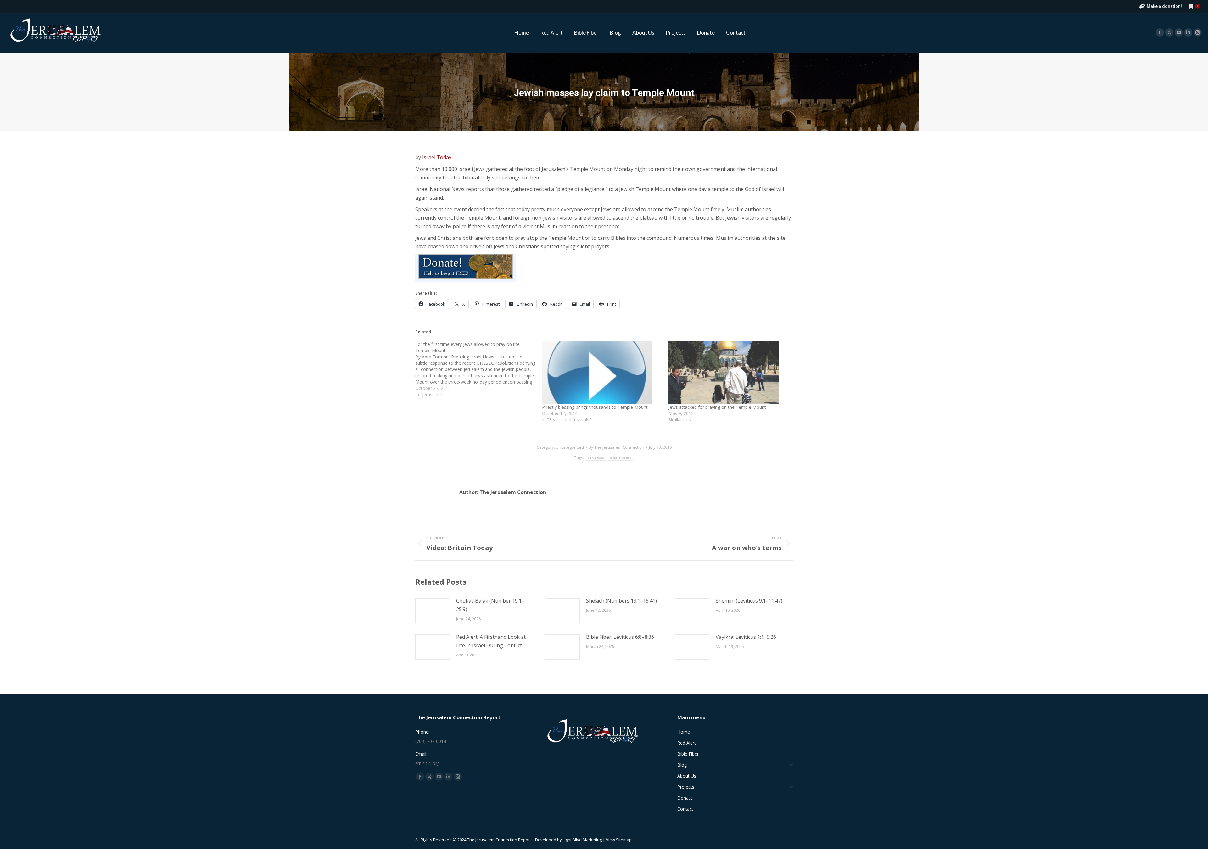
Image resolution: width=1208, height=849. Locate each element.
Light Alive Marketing (582, 839)
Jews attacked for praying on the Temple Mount (717, 407)
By (616, 447)
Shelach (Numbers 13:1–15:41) (621, 600)
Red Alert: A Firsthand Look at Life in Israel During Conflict (491, 641)
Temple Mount (620, 457)
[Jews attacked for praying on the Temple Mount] (728, 372)
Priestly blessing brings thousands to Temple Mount (595, 407)
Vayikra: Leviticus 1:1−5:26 (746, 636)
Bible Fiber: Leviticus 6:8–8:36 (620, 636)
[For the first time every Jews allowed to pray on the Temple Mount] (478, 369)
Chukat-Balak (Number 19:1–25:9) (490, 605)
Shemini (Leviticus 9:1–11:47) (749, 600)
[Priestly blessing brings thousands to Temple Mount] (602, 372)
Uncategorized (570, 447)
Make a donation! (1164, 6)
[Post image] (432, 610)
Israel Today (436, 157)
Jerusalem (596, 457)
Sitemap (624, 839)
